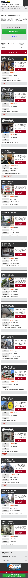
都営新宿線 (4, 80)
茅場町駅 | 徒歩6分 (8, 243)
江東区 (10, 230)
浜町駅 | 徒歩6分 (7, 336)
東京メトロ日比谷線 (6, 173)
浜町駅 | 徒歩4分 (7, 120)
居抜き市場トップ (5, 6)
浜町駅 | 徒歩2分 (7, 274)
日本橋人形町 (15, 168)
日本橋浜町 (14, 75)
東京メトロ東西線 (5, 265)
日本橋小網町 (15, 260)
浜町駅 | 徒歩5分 (7, 89)
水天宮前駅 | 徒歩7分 (9, 212)
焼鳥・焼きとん (20, 80)
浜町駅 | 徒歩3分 (7, 521)
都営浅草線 (4, 482)
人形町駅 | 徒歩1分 (8, 305)
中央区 (10, 75)
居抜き (15, 80)
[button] (14, 567)
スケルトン (15, 142)
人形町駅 (7, 8)
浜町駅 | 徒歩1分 (7, 58)
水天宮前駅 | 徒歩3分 (9, 367)
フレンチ (23, 173)
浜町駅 (7, 80)
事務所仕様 (15, 111)
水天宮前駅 (12, 235)
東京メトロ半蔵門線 (6, 235)
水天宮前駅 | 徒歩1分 (9, 491)
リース (14, 544)
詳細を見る (20, 69)
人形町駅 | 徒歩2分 (8, 151)
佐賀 (13, 230)
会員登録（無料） (14, 32)
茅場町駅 (11, 265)
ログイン (14, 36)
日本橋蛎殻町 (15, 508)
